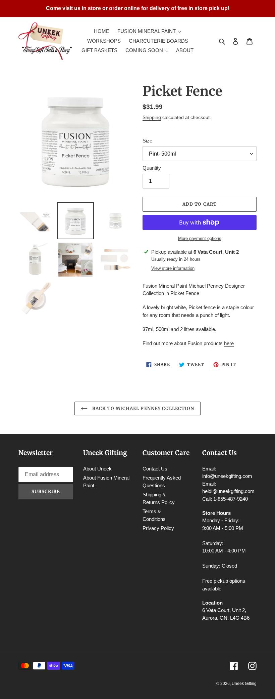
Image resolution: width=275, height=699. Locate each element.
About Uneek (97, 468)
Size (147, 140)
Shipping (152, 117)
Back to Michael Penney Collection (142, 408)
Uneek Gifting (244, 683)
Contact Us (155, 468)
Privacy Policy (158, 528)
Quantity (152, 168)
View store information (173, 268)
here (229, 343)
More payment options (199, 238)
